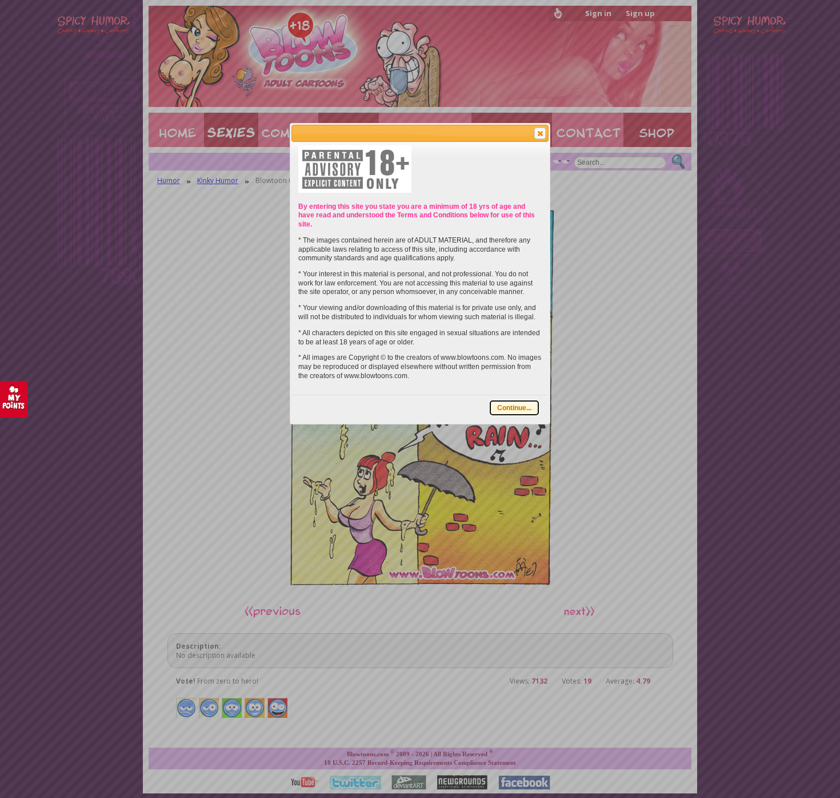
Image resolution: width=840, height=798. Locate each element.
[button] (540, 133)
